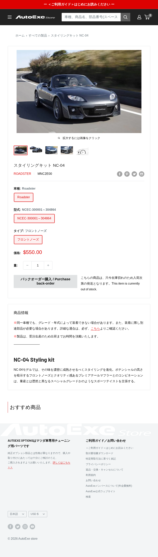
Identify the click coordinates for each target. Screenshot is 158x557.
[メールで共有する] (141, 174)
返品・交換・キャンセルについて (104, 469)
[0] (147, 17)
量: (16, 265)
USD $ (35, 514)
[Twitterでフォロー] (17, 526)
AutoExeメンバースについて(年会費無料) (109, 485)
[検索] (125, 17)
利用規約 (91, 475)
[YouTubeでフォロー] (32, 526)
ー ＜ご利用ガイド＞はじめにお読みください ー (79, 4)
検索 (88, 496)
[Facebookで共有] (119, 174)
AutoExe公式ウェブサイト (100, 491)
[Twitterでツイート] (134, 174)
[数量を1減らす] (27, 265)
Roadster (22, 173)
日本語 (14, 514)
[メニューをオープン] (10, 17)
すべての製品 (38, 35)
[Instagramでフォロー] (25, 526)
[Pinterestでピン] (127, 174)
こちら (95, 328)
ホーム (20, 35)
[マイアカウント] (139, 17)
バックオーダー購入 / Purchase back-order (45, 281)
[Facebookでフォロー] (10, 526)
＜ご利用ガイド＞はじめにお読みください (109, 447)
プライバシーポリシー (98, 464)
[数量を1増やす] (48, 265)
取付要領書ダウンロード (99, 453)
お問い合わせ (93, 480)
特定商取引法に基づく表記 (101, 458)
